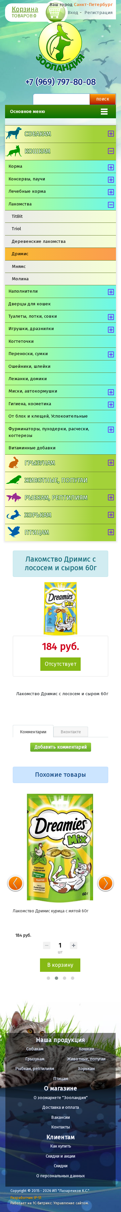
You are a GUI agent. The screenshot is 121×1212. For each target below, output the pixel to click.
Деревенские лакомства (39, 241)
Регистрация (98, 12)
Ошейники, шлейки (29, 366)
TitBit (17, 216)
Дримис (20, 254)
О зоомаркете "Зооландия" (61, 1097)
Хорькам (38, 515)
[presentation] (15, 883)
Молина (20, 279)
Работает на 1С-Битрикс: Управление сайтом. (49, 1203)
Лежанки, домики (27, 379)
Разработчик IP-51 (25, 1198)
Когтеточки (21, 341)
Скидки (61, 1165)
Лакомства (20, 204)
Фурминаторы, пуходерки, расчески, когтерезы (48, 432)
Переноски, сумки (28, 353)
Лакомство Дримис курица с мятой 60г (50, 910)
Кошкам (37, 151)
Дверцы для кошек (29, 304)
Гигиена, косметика (29, 404)
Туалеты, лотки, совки (32, 316)
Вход (73, 12)
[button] (48, 978)
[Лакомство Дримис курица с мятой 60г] (60, 848)
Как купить (60, 1146)
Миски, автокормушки (32, 391)
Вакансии (60, 1117)
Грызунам (40, 463)
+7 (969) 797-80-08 (60, 82)
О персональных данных (60, 1175)
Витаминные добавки (31, 448)
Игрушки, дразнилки (31, 328)
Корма (15, 166)
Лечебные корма (27, 191)
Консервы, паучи (26, 179)
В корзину (60, 965)
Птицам (37, 532)
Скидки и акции (60, 1156)
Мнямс (19, 266)
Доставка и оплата (60, 1107)
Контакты (60, 1126)
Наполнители (23, 291)
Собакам (38, 134)
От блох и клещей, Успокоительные (48, 416)
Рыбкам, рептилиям (56, 497)
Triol (16, 229)
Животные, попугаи (56, 480)
